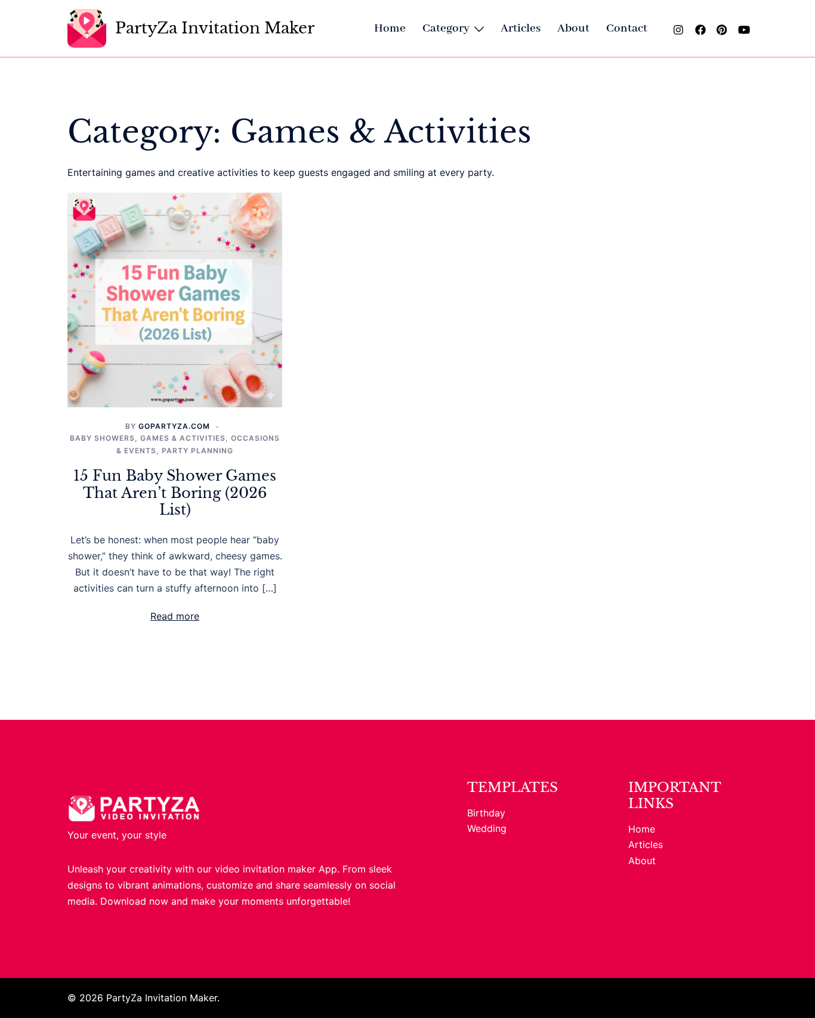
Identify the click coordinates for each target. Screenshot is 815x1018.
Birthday (486, 813)
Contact (626, 28)
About (573, 28)
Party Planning (197, 450)
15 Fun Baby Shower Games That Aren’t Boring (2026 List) (174, 493)
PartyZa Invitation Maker (214, 28)
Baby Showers (102, 438)
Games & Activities (183, 438)
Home (390, 28)
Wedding (487, 828)
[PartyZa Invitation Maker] (86, 28)
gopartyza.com (174, 426)
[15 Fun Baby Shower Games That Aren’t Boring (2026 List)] (174, 299)
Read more (174, 616)
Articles (521, 28)
